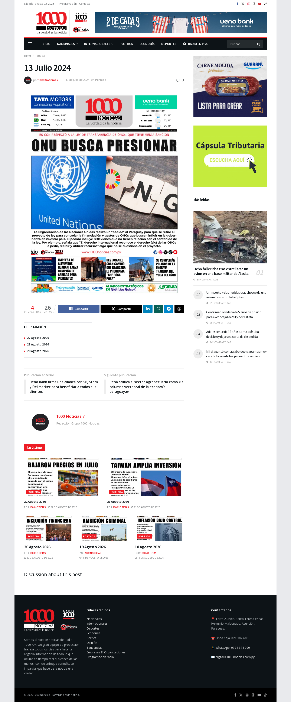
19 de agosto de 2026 (94, 557)
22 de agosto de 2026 (63, 507)
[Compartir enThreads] (179, 309)
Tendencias (94, 648)
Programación (68, 4)
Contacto (84, 4)
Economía (147, 44)
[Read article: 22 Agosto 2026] (62, 477)
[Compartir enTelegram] (168, 309)
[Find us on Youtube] (259, 4)
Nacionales (66, 44)
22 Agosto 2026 (38, 338)
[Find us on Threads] (254, 4)
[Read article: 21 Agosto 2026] (145, 477)
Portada (40, 56)
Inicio (46, 44)
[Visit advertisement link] (181, 22)
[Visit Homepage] (56, 22)
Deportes (168, 44)
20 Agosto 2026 (38, 351)
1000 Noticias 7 (48, 80)
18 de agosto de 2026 (150, 557)
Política (126, 44)
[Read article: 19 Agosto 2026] (103, 528)
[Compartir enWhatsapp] (158, 309)
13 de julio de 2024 (77, 80)
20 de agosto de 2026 (39, 557)
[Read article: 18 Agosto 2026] (159, 528)
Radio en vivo (198, 44)
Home (28, 56)
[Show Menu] (30, 43)
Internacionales (97, 44)
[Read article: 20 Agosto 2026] (48, 528)
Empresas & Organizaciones (105, 652)
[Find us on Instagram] (248, 4)
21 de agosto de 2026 (146, 507)
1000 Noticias (41, 695)
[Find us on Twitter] (242, 4)
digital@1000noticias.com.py (235, 657)
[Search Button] (259, 44)
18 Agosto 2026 (148, 546)
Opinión (91, 643)
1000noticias (38, 507)
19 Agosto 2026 (92, 546)
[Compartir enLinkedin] (148, 309)
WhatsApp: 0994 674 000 (233, 648)
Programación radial (100, 657)
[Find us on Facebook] (237, 4)
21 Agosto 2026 (38, 344)
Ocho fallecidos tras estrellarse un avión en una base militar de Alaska (220, 271)
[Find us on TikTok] (265, 4)
